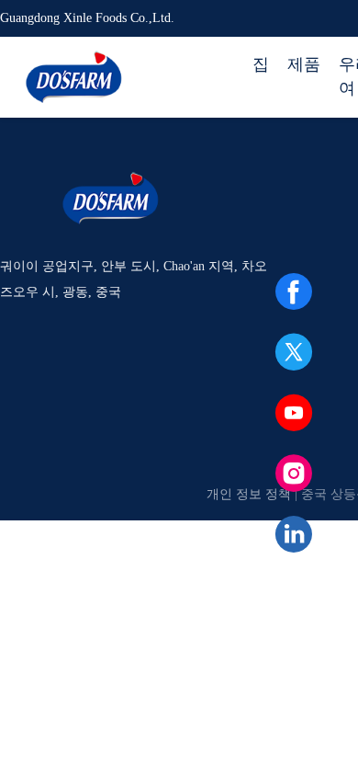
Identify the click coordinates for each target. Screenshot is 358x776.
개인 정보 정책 (249, 494)
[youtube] (294, 413)
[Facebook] (294, 291)
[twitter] (294, 352)
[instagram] (294, 473)
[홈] (73, 77)
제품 (303, 64)
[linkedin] (294, 534)
